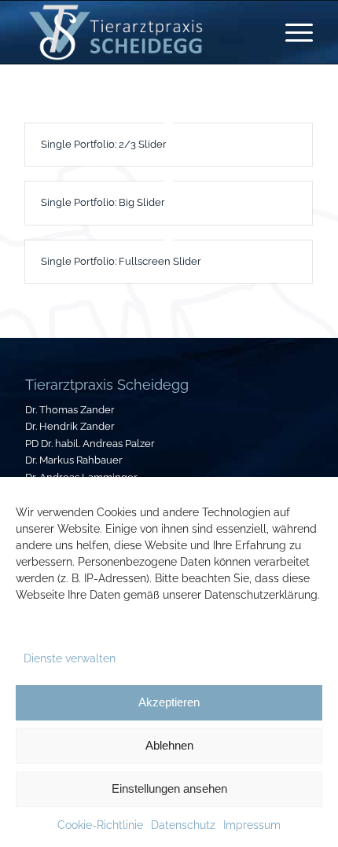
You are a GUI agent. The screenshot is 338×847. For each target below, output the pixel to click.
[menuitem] (291, 32)
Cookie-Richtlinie (100, 825)
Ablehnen (169, 745)
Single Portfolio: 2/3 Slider (104, 144)
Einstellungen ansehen (169, 788)
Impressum (252, 825)
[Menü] (291, 32)
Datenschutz (183, 825)
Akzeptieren (169, 702)
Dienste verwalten (70, 658)
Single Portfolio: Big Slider (103, 202)
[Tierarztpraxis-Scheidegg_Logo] (140, 32)
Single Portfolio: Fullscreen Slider (121, 261)
